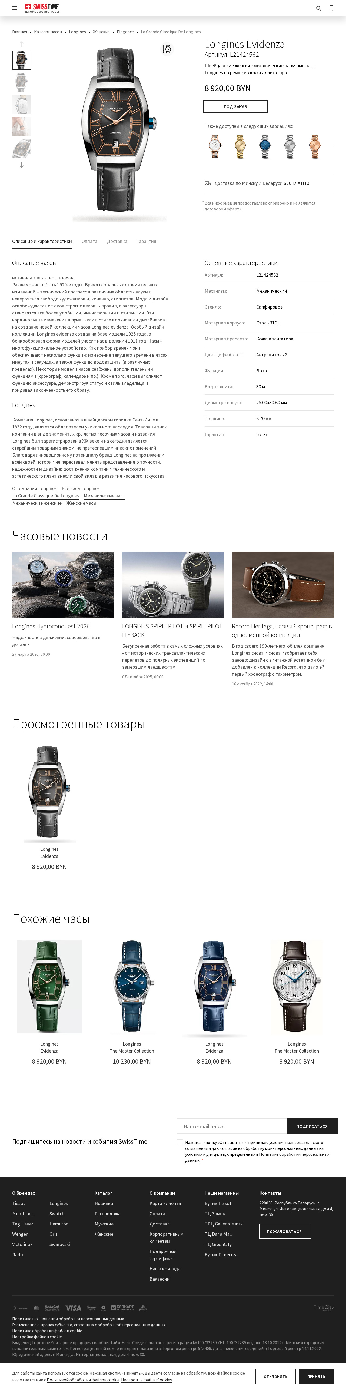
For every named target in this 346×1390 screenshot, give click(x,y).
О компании (162, 1193)
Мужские (104, 1224)
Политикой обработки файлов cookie (83, 1379)
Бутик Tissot (218, 1203)
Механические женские (37, 503)
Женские (101, 31)
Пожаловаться (284, 1231)
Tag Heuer (22, 1224)
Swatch (56, 1213)
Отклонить (275, 1376)
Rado (17, 1254)
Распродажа (108, 1213)
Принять (316, 1376)
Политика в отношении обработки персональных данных (68, 1319)
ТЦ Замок (215, 1213)
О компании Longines (34, 488)
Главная (19, 31)
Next (21, 164)
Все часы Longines (81, 488)
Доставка (159, 1224)
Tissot (18, 1203)
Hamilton (58, 1224)
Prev (21, 44)
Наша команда (165, 1268)
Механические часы (104, 496)
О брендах (23, 1193)
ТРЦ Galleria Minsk (224, 1224)
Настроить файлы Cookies (146, 1379)
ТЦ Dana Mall (218, 1234)
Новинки (104, 1203)
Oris (53, 1234)
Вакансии (159, 1279)
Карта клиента (165, 1203)
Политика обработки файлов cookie (47, 1331)
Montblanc (23, 1213)
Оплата (157, 1213)
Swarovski (59, 1244)
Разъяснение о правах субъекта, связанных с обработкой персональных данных (88, 1325)
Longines (77, 31)
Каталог (103, 1193)
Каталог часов (48, 31)
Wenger (20, 1234)
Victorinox (22, 1244)
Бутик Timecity (220, 1254)
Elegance (125, 31)
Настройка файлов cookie (37, 1336)
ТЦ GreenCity (218, 1244)
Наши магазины (222, 1193)
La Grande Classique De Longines (45, 496)
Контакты (270, 1193)
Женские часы (81, 503)
